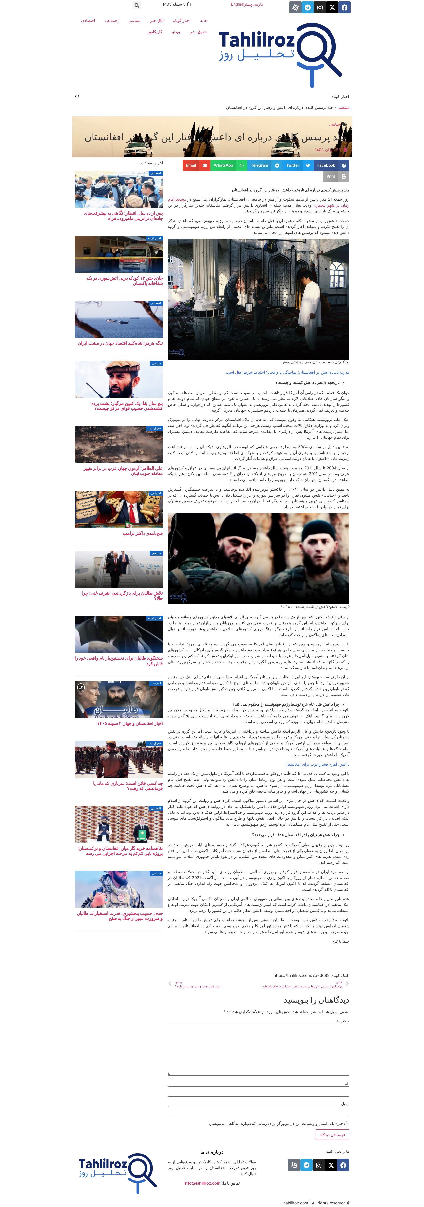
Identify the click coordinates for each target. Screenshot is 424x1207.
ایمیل (345, 1104)
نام (347, 1084)
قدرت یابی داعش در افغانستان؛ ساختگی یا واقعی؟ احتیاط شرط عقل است (287, 372)
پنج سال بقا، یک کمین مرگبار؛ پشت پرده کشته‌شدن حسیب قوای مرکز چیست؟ (127, 406)
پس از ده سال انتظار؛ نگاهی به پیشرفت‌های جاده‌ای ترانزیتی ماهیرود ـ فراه (123, 215)
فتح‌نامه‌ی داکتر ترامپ (143, 533)
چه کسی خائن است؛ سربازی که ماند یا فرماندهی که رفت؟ (128, 786)
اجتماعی (112, 20)
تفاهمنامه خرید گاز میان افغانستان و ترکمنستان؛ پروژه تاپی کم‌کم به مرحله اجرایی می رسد (120, 851)
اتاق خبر (156, 20)
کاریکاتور (155, 31)
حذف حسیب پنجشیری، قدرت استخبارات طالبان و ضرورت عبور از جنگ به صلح (120, 916)
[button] (137, 5)
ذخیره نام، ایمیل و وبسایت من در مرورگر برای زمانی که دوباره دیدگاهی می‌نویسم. (277, 1123)
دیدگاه (342, 1021)
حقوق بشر (198, 31)
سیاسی (134, 20)
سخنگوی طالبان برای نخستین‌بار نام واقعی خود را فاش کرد (276, 96)
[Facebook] (344, 7)
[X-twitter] (332, 7)
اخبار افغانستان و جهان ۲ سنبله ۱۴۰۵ (130, 723)
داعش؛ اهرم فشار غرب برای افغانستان (317, 764)
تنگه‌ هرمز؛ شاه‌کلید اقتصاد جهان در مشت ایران (120, 343)
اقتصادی (88, 20)
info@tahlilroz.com (202, 1183)
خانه (203, 20)
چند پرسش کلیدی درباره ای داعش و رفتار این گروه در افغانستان (215, 137)
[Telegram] (308, 7)
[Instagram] (320, 7)
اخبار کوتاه (181, 20)
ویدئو (176, 31)
